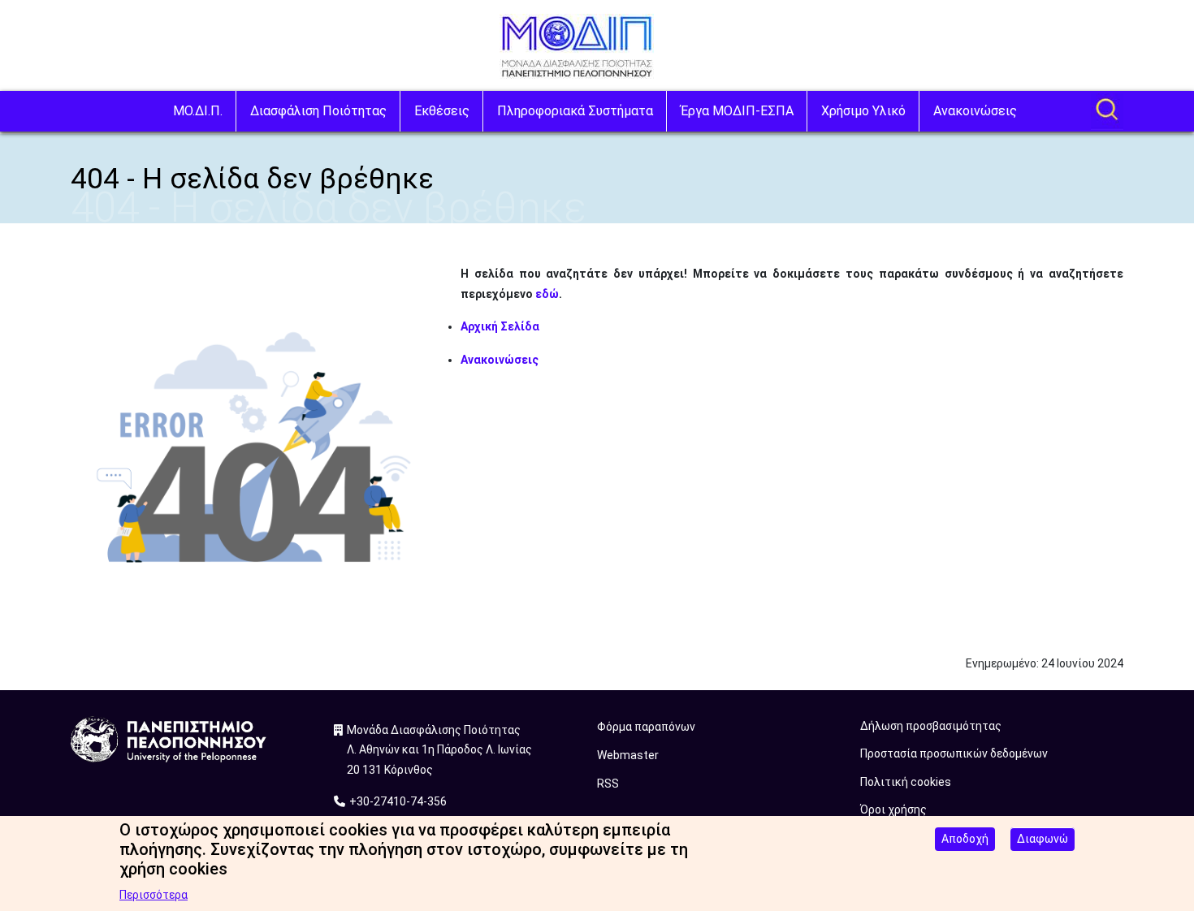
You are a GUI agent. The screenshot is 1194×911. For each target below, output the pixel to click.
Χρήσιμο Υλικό (863, 111)
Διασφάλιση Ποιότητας (318, 111)
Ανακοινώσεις (975, 111)
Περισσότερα (153, 894)
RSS (608, 783)
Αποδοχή (965, 838)
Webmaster (628, 755)
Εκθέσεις (441, 111)
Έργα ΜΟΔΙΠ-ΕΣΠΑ (737, 111)
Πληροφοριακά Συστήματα (575, 111)
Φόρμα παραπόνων (646, 726)
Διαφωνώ (1042, 838)
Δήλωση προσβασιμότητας (930, 725)
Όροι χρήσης (893, 809)
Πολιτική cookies (905, 781)
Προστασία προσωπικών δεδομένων (954, 753)
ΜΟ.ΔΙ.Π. (198, 111)
